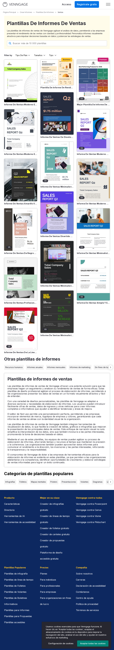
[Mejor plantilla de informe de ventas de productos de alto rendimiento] (93, 81)
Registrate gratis (87, 4)
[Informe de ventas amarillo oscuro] (20, 180)
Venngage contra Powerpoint (91, 504)
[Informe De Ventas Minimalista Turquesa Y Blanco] (56, 163)
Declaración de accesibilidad (91, 585)
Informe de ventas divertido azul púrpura (56, 236)
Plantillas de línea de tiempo (18, 579)
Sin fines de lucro (103, 367)
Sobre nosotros (84, 573)
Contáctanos (82, 592)
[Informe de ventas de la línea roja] (20, 329)
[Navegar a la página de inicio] (15, 4)
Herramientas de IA (14, 516)
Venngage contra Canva (88, 510)
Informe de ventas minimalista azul (93, 253)
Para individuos (48, 579)
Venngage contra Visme (88, 516)
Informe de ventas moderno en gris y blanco (20, 154)
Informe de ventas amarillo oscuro (20, 203)
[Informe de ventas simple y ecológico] (93, 279)
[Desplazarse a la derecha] (110, 367)
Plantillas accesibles (14, 622)
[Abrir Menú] (108, 4)
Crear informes (26, 12)
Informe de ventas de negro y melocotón (20, 253)
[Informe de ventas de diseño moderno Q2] (56, 113)
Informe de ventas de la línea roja (20, 352)
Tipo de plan (21, 55)
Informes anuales (35, 367)
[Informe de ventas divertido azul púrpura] (56, 212)
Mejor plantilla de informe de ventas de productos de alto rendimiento (93, 104)
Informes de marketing (80, 367)
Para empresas (48, 592)
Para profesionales (50, 585)
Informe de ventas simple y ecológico (93, 303)
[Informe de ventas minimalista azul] (93, 229)
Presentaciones (69, 482)
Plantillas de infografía (16, 573)
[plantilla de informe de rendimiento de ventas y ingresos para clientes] (56, 72)
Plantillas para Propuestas (18, 616)
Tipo (51, 55)
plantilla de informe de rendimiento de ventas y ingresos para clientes (56, 87)
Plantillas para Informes (16, 610)
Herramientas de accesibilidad (19, 522)
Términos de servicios (87, 610)
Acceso (66, 4)
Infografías (10, 482)
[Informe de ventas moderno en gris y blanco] (20, 130)
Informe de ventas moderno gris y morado (93, 154)
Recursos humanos (14, 367)
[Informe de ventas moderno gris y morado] (93, 130)
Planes (43, 573)
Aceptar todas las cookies (93, 643)
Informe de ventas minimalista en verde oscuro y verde (56, 335)
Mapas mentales (38, 482)
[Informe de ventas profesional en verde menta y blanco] (20, 279)
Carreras (80, 579)
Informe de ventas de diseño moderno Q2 (56, 137)
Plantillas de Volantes (15, 592)
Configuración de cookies (60, 643)
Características (12, 504)
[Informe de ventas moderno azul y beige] (93, 180)
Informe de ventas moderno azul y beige (93, 203)
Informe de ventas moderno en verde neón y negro (20, 104)
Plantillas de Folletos (15, 585)
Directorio (9, 510)
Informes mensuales (56, 367)
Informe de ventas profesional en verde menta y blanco (20, 303)
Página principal (9, 12)
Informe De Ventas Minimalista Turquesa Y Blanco (56, 187)
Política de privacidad (87, 604)
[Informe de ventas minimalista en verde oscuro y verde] (56, 312)
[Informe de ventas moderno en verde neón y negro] (20, 81)
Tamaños (38, 55)
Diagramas (97, 482)
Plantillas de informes (45, 12)
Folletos (23, 482)
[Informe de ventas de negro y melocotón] (20, 229)
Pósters (53, 482)
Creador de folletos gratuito (54, 528)
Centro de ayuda (84, 598)
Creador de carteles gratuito (55, 534)
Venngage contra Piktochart (91, 522)
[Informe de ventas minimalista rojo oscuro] (56, 262)
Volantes (84, 482)
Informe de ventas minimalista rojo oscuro (56, 286)
